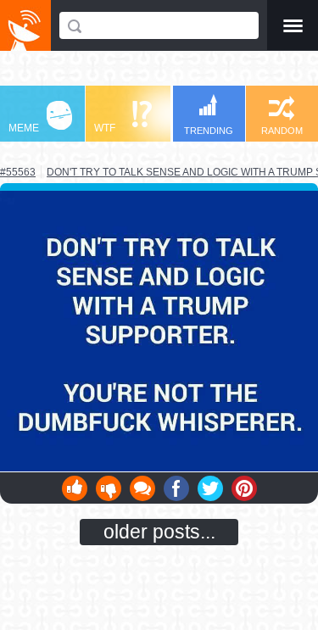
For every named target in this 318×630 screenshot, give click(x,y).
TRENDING (208, 130)
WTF (104, 128)
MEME (23, 128)
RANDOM (282, 130)
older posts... (159, 532)
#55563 (18, 172)
